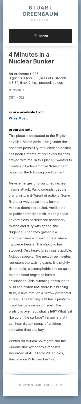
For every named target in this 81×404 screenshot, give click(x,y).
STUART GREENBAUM (40, 11)
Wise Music (19, 118)
